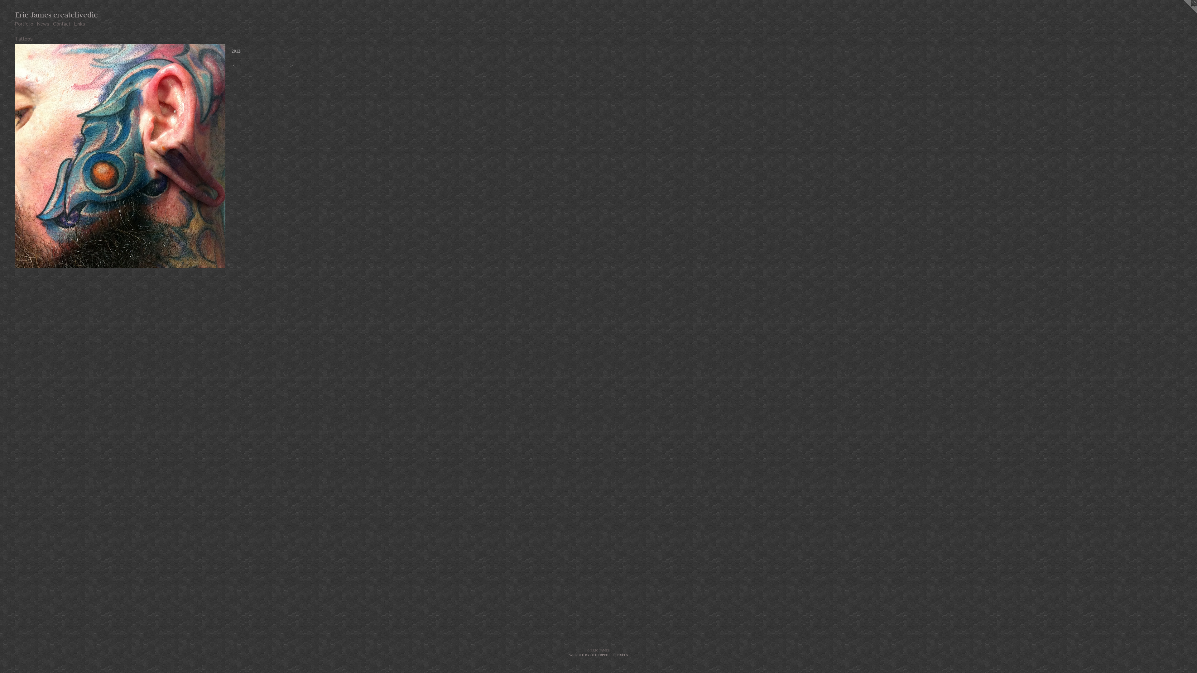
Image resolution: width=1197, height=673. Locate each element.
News (43, 24)
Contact (61, 24)
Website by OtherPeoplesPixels (598, 655)
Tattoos (24, 39)
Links (79, 24)
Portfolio (24, 24)
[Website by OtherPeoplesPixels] (1184, 12)
